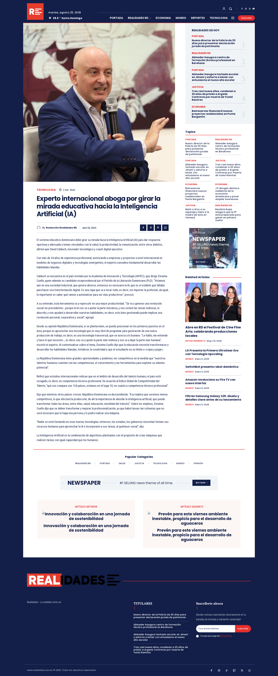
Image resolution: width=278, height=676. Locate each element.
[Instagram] (246, 9)
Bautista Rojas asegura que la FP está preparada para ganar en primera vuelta (228, 215)
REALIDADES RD (201, 53)
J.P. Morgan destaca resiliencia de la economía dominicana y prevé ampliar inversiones (227, 194)
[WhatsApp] (165, 227)
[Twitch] (234, 671)
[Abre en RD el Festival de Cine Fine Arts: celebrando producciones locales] (213, 302)
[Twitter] (250, 9)
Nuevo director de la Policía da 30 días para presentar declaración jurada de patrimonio (213, 43)
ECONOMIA (199, 107)
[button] (230, 9)
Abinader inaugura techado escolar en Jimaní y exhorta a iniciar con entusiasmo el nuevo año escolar (215, 77)
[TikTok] (227, 671)
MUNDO (189, 359)
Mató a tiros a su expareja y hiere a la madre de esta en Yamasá (197, 213)
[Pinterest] (158, 227)
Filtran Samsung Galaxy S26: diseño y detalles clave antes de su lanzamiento (213, 398)
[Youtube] (253, 9)
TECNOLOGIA (46, 190)
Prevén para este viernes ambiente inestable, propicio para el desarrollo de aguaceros (192, 535)
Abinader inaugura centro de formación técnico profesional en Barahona (213, 60)
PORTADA (198, 36)
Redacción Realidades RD (61, 227)
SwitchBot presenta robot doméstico (211, 367)
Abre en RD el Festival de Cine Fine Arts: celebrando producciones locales (213, 331)
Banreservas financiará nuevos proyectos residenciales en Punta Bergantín (213, 113)
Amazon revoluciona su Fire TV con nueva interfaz (210, 381)
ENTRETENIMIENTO (195, 341)
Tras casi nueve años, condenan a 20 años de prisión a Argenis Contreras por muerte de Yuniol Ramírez (214, 95)
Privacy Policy (226, 636)
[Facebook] (242, 9)
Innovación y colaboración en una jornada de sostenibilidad (86, 528)
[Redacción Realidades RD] (39, 228)
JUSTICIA (198, 87)
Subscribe (243, 628)
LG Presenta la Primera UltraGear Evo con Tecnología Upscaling (211, 352)
